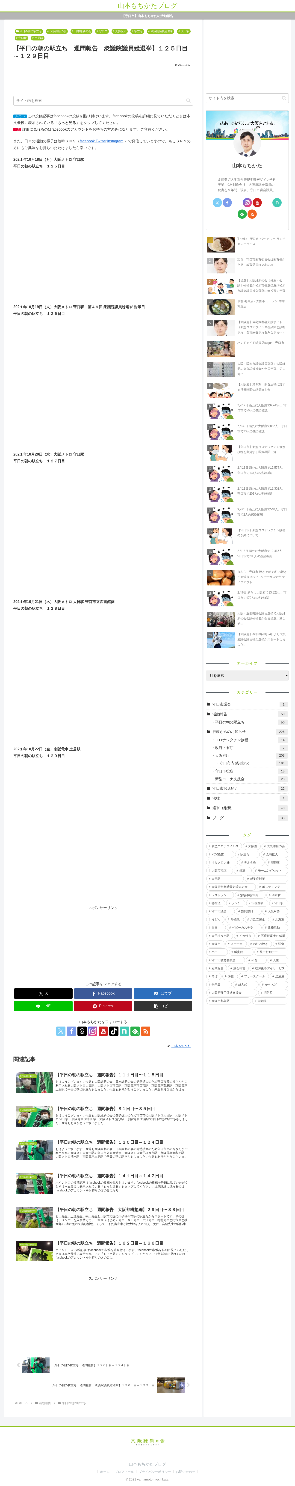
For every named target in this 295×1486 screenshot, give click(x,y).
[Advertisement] (103, 80)
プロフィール (124, 1471)
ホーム (105, 1471)
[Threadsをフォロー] (82, 1031)
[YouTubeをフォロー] (103, 1031)
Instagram (115, 141)
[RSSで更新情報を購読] (145, 1031)
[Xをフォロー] (60, 1031)
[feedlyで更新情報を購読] (242, 214)
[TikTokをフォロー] (113, 1031)
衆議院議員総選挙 (162, 31)
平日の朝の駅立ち (31, 31)
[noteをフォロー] (124, 1031)
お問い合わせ (185, 1471)
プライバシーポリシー (155, 1471)
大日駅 (185, 31)
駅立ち (138, 31)
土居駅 (39, 38)
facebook (87, 141)
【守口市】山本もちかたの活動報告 (147, 16)
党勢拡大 (120, 31)
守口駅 (22, 38)
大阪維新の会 (58, 31)
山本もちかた (247, 165)
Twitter (101, 141)
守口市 (103, 31)
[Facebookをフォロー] (71, 1031)
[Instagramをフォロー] (92, 1031)
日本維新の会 (82, 31)
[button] (188, 100)
